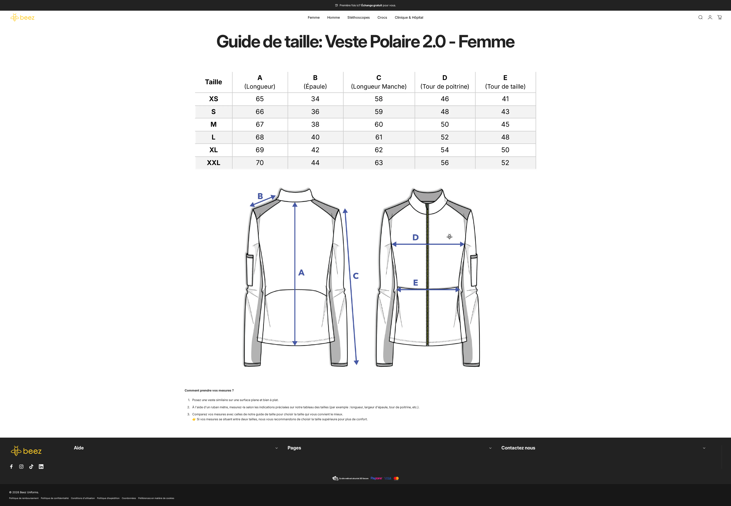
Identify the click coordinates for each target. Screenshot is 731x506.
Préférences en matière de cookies (156, 498)
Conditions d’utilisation (83, 498)
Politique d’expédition (108, 498)
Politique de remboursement (24, 498)
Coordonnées (129, 498)
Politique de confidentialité (55, 498)
